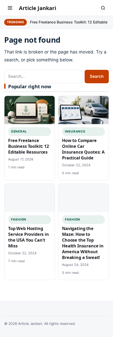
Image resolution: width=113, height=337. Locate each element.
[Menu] (10, 8)
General (19, 131)
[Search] (103, 8)
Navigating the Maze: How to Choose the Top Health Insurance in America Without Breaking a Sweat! (83, 243)
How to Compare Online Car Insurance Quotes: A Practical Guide (83, 149)
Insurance (75, 131)
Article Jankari (37, 8)
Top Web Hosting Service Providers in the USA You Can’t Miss (28, 237)
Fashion (18, 219)
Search (97, 76)
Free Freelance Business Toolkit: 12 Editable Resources (28, 146)
